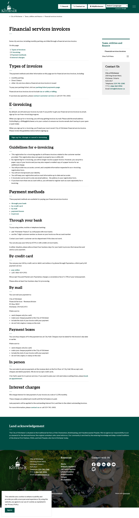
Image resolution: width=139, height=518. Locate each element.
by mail (14, 208)
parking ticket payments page (48, 87)
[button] (113, 56)
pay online (15, 270)
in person (15, 214)
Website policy (67, 474)
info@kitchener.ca (117, 89)
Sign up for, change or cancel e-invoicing (29, 137)
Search (65, 6)
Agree (9, 510)
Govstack (126, 493)
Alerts (63, 464)
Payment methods (18, 55)
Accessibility (66, 479)
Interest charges (18, 57)
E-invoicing (15, 52)
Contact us (80, 6)
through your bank (18, 203)
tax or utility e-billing (48, 91)
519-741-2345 (119, 83)
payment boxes (17, 211)
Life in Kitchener (67, 472)
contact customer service (43, 96)
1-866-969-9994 (115, 86)
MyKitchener (97, 6)
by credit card (17, 206)
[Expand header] (134, 6)
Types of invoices (18, 50)
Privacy (64, 477)
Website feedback (68, 466)
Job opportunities (68, 469)
